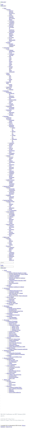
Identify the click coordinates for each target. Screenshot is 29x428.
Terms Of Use (9, 426)
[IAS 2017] (3, 2)
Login (2, 4)
